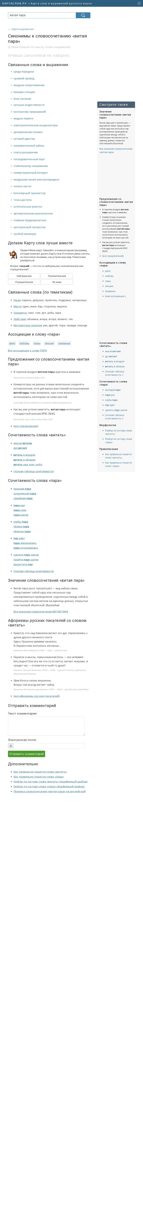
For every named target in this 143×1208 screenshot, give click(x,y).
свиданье (64, 343)
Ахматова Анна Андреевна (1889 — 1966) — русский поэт (40, 650)
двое (12, 343)
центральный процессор (30, 227)
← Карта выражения (21, 29)
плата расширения (26, 152)
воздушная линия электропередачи (36, 179)
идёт (19, 538)
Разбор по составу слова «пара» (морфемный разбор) (49, 786)
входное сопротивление (29, 85)
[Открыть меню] (138, 3)
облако (21, 526)
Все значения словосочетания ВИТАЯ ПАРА (41, 611)
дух (20, 448)
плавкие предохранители (30, 220)
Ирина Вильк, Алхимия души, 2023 (29, 377)
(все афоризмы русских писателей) (37, 696)
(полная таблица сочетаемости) (34, 471)
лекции (49, 343)
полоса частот (23, 186)
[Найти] (83, 15)
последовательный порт (29, 159)
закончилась (25, 543)
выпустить (23, 564)
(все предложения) (26, 426)
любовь (24, 343)
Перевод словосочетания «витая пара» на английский (50, 791)
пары (37, 343)
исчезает (77, 657)
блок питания (22, 98)
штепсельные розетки (28, 206)
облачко (22, 531)
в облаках (24, 459)
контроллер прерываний (30, 111)
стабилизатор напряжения (31, 166)
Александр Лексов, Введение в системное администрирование (43, 402)
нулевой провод (24, 78)
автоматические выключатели (33, 213)
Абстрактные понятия (28, 325)
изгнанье (39, 641)
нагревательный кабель (29, 145)
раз (19, 505)
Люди (17, 300)
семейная (23, 498)
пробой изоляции (25, 233)
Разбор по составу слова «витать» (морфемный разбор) (51, 781)
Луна (16, 680)
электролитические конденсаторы (36, 125)
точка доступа (23, 200)
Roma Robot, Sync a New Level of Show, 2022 (33, 419)
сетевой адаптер (24, 138)
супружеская (25, 493)
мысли (23, 443)
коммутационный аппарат (31, 172)
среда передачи (24, 71)
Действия (20, 319)
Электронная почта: (22, 740)
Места (17, 306)
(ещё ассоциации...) (115, 296)
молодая (22, 488)
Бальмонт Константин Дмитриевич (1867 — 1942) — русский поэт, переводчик (51, 689)
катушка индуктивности (29, 104)
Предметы (20, 312)
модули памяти (23, 118)
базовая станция (24, 92)
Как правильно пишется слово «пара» (39, 776)
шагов (21, 514)
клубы (21, 521)
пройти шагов (26, 559)
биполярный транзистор (30, 193)
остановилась (26, 547)
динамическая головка (28, 132)
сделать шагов (26, 554)
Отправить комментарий (26, 754)
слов (20, 510)
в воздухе (24, 454)
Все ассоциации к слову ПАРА (27, 350)
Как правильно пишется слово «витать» (40, 771)
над (28, 464)
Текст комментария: (22, 713)
